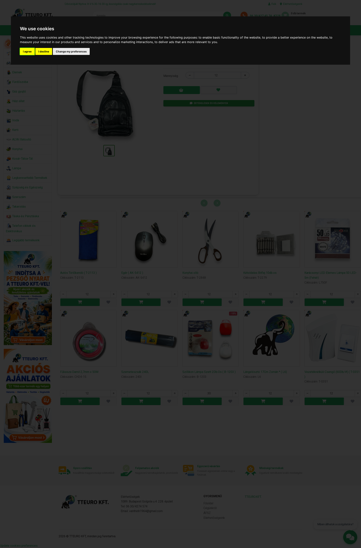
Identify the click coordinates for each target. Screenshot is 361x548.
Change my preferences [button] (71, 51)
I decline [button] (43, 51)
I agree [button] (27, 51)
